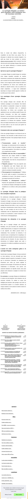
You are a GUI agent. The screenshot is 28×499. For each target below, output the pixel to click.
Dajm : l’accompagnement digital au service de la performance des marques (13, 369)
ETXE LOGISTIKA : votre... (7, 480)
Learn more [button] (13, 491)
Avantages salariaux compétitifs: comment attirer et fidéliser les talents (21, 327)
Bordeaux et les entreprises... (8, 413)
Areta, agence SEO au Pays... (8, 454)
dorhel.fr (13, 16)
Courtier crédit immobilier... (7, 445)
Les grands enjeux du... (6, 474)
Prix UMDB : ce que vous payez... (8, 425)
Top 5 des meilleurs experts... (8, 442)
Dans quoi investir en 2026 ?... (8, 428)
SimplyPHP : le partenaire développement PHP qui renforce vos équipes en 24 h (13, 372)
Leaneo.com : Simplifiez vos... (8, 477)
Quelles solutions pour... (7, 422)
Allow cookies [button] (19, 494)
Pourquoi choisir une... (6, 419)
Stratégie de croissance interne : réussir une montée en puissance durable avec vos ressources (13, 336)
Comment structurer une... (7, 451)
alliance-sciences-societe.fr (7, 61)
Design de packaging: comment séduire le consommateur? (5, 327)
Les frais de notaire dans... (7, 463)
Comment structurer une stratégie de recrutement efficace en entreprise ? (12, 352)
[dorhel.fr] (14, 4)
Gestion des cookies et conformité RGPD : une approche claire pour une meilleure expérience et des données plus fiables (13, 365)
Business (13, 18)
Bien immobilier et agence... (7, 468)
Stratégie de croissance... (7, 439)
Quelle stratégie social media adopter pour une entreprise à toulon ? (13, 349)
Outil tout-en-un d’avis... (6, 433)
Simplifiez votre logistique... (7, 483)
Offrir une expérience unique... (8, 431)
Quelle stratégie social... (7, 448)
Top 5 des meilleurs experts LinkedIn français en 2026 (12, 340)
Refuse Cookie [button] (8, 494)
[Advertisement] (14, 35)
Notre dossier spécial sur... (7, 410)
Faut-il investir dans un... (7, 466)
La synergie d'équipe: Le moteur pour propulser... (13, 19)
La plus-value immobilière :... (7, 460)
